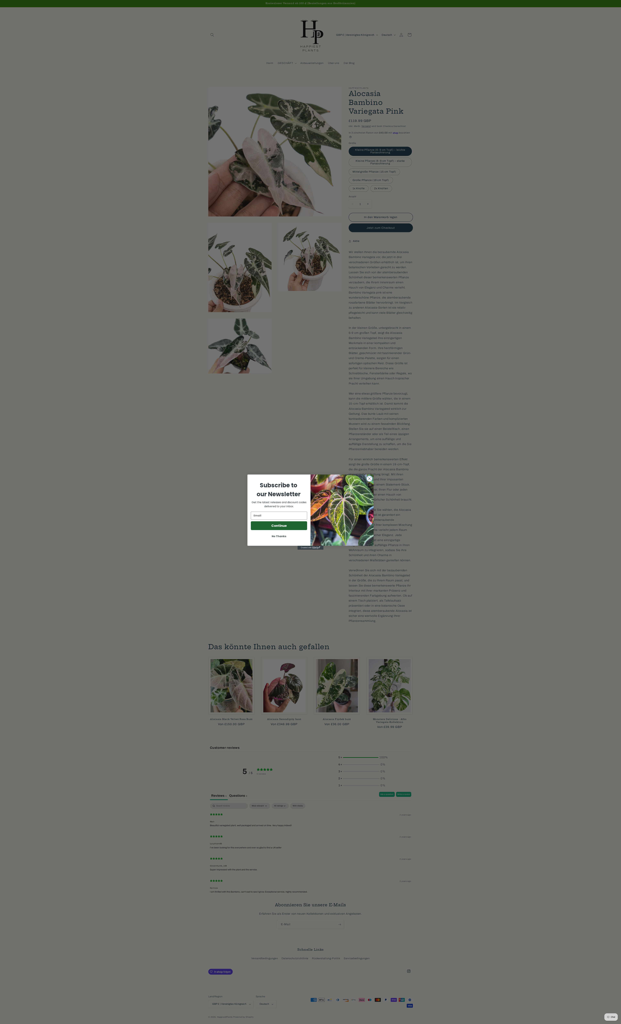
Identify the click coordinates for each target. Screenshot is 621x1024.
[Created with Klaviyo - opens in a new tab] (310, 548)
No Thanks (279, 536)
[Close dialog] (369, 478)
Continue (279, 525)
